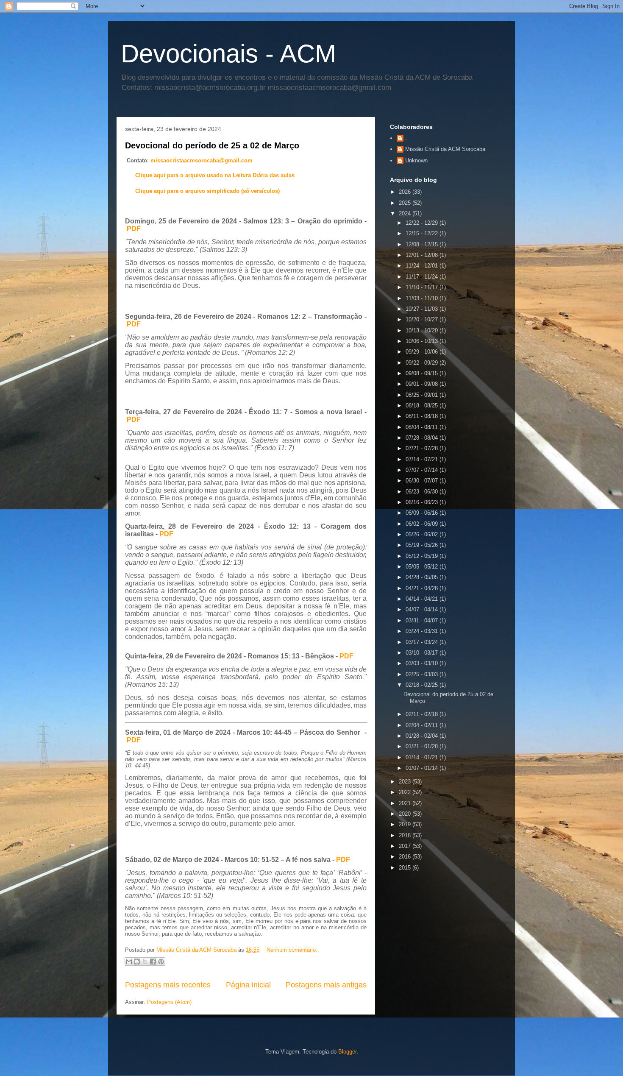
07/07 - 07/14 (422, 470)
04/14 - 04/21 (422, 599)
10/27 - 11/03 (422, 309)
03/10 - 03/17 (422, 653)
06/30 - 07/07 (422, 480)
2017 (405, 846)
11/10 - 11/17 (422, 287)
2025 (405, 203)
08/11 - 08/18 (422, 416)
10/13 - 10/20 (422, 330)
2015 (405, 867)
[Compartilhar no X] (145, 961)
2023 (405, 781)
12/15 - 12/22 (422, 233)
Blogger (347, 1051)
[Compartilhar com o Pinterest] (161, 961)
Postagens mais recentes (168, 985)
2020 (405, 814)
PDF (134, 228)
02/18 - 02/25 (422, 685)
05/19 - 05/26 (422, 545)
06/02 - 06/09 (422, 524)
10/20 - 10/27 (422, 319)
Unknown (416, 160)
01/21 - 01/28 (422, 746)
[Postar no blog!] (137, 961)
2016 (405, 856)
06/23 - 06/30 (422, 491)
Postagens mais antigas (326, 985)
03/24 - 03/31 (422, 631)
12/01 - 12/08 (422, 255)
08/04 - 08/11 (422, 427)
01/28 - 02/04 (422, 736)
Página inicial (248, 985)
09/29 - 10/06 (422, 351)
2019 (405, 824)
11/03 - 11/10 (422, 298)
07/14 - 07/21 (422, 459)
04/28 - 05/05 (422, 577)
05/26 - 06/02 (422, 534)
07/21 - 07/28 (422, 448)
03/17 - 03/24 (422, 642)
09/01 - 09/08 (422, 384)
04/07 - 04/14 (422, 609)
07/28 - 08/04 (422, 438)
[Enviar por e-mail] (129, 961)
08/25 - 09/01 (422, 395)
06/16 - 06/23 (422, 502)
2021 (405, 803)
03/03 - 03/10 (422, 663)
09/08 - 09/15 (422, 373)
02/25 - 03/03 (422, 674)
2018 (405, 835)
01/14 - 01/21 (422, 757)
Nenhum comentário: (292, 950)
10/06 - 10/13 (422, 341)
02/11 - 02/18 (422, 714)
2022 (405, 792)
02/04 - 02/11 (422, 725)
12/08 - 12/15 (422, 244)
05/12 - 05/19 (422, 556)
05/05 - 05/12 (422, 566)
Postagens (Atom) (169, 1002)
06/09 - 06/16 (422, 513)
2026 (405, 192)
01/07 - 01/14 (422, 768)
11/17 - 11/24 (422, 276)
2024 (405, 213)
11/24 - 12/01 (422, 265)
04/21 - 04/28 (422, 588)
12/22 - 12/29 (422, 223)
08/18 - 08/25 (422, 405)
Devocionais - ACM (228, 53)
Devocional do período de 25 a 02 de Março (212, 145)
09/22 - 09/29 (422, 363)
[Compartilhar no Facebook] (153, 961)
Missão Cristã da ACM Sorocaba (445, 149)
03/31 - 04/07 (422, 620)
